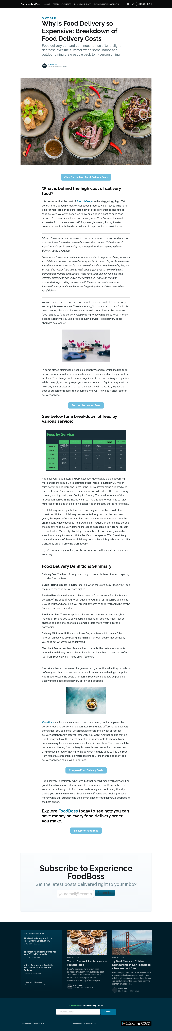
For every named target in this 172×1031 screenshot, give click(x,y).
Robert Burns (49, 18)
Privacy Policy (90, 1023)
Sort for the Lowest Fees (86, 405)
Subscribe (144, 4)
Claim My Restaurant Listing (106, 4)
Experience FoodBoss (30, 4)
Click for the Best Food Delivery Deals (86, 177)
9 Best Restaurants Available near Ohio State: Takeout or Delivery (38, 967)
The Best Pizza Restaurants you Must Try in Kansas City (40, 953)
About (47, 4)
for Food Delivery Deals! (86, 1006)
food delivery (84, 201)
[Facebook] (127, 4)
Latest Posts (77, 1023)
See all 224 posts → (35, 982)
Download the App (82, 4)
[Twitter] (133, 4)
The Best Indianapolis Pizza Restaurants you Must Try (38, 939)
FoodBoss (52, 64)
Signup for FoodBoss (86, 830)
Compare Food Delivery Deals (86, 770)
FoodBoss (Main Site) (62, 4)
